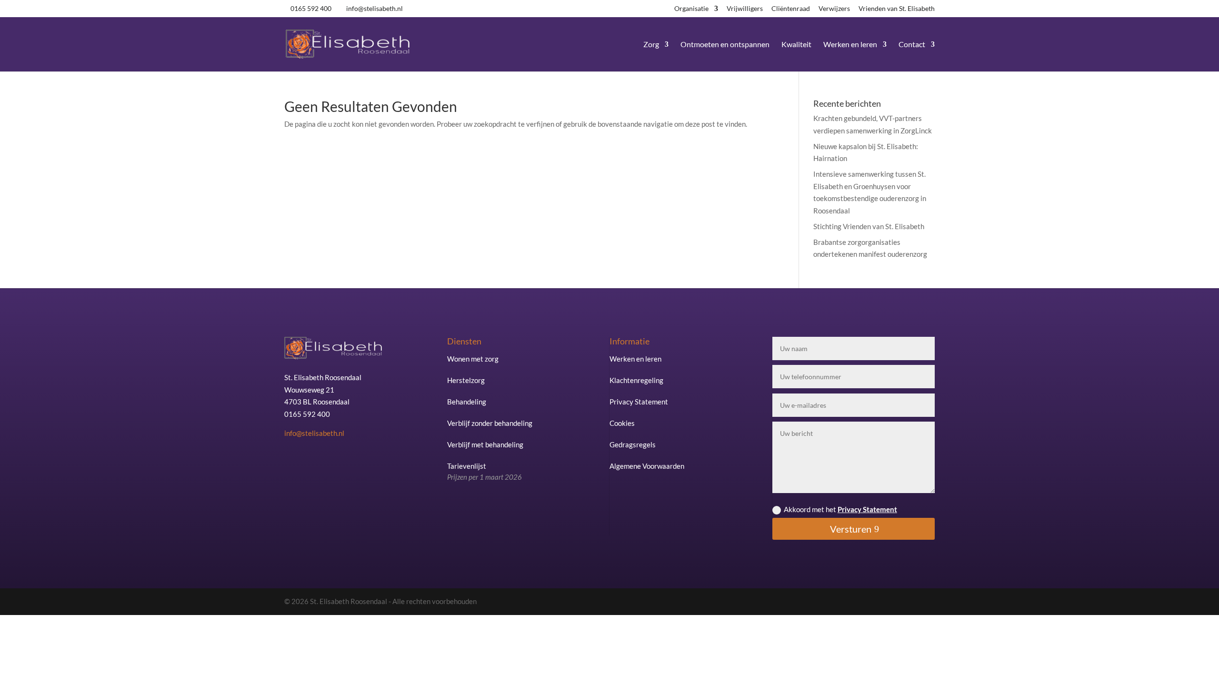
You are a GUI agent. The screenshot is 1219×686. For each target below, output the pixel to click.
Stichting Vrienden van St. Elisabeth (868, 226)
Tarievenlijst (484, 472)
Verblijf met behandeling (485, 444)
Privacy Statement (639, 401)
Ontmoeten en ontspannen (724, 45)
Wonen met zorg (473, 358)
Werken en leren (850, 45)
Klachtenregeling (636, 380)
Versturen (850, 529)
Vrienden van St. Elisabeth (897, 8)
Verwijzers (834, 8)
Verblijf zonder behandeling (489, 423)
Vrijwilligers (745, 8)
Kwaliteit (796, 45)
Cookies (622, 423)
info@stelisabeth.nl (314, 433)
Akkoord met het (840, 509)
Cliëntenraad (790, 8)
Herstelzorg (466, 380)
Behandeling (466, 401)
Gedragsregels (633, 444)
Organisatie (691, 8)
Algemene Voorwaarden (647, 466)
